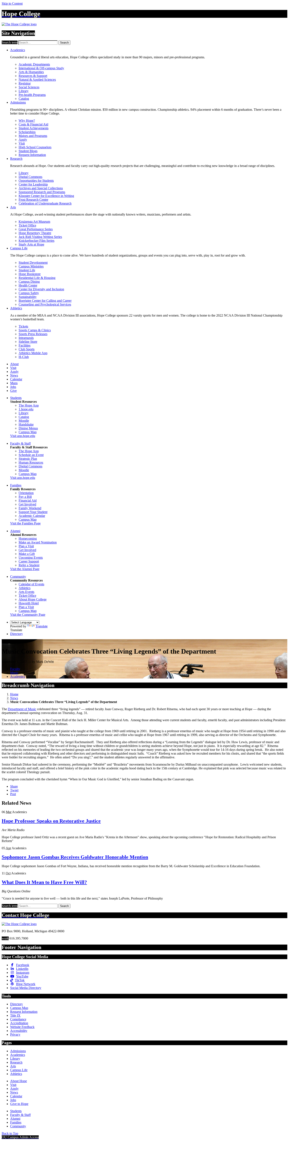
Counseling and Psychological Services (45, 304)
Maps (14, 383)
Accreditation (19, 1023)
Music (14, 673)
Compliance (18, 1019)
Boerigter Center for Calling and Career (45, 300)
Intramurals (26, 338)
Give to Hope (19, 1104)
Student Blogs (28, 151)
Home (14, 694)
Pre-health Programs (32, 95)
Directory (16, 634)
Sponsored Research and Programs (42, 192)
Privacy (15, 1034)
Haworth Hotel (29, 603)
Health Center (28, 285)
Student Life (27, 270)
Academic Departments (34, 64)
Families (15, 485)
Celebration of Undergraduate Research (45, 203)
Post (13, 794)
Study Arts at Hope (31, 244)
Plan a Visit (26, 546)
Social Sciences (29, 87)
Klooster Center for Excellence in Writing (46, 196)
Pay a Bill (25, 496)
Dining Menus (28, 428)
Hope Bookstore (30, 274)
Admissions (18, 102)
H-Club (24, 357)
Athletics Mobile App (33, 353)
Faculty (15, 669)
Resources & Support (33, 76)
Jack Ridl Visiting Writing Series (40, 237)
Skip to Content (12, 3)
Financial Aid (28, 500)
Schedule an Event (31, 455)
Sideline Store (28, 341)
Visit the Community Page (27, 614)
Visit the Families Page (25, 523)
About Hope (18, 1081)
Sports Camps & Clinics (35, 330)
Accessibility (18, 1030)
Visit (22, 143)
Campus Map (28, 432)
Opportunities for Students (36, 180)
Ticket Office (27, 225)
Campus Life (19, 248)
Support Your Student (33, 512)
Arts (13, 207)
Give (13, 390)
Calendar (16, 379)
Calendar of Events (31, 584)
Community (18, 576)
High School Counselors (35, 147)
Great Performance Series (36, 229)
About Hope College (33, 599)
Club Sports (26, 349)
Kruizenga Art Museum (34, 221)
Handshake (26, 424)
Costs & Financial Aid (33, 124)
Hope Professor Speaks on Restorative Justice (51, 821)
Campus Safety (29, 293)
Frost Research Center (33, 199)
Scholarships (27, 132)
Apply (23, 139)
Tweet (14, 790)
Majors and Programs (33, 136)
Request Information (32, 155)
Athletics (16, 308)
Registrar (25, 83)
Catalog (24, 98)
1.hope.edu (26, 409)
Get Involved (27, 504)
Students (16, 398)
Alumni (15, 531)
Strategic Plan (28, 458)
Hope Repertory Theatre (35, 233)
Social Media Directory (25, 988)
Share (14, 786)
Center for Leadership (33, 184)
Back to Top (10, 1133)
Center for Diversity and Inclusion (41, 289)
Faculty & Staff (20, 443)
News (14, 375)
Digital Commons (30, 177)
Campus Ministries (31, 266)
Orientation (26, 493)
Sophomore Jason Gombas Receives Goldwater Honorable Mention (75, 857)
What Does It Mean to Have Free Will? (44, 882)
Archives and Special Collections (41, 188)
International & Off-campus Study (41, 68)
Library (24, 91)
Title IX (15, 1015)
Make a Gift (27, 554)
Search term (10, 42)
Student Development (33, 262)
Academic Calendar (32, 516)
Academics (17, 50)
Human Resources (31, 462)
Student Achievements (33, 128)
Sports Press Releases (33, 334)
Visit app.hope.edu (22, 436)
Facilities (24, 345)
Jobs (13, 387)
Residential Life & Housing (37, 278)
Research (16, 158)
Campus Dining (29, 281)
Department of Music (22, 709)
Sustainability (28, 297)
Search (64, 42)
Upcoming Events (31, 557)
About (14, 364)
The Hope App (29, 405)
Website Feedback (22, 1027)
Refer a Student (29, 565)
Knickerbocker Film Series (36, 240)
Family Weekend (30, 508)
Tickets (23, 326)
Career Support (29, 561)
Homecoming (28, 538)
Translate (42, 626)
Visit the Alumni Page (24, 569)
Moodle (24, 420)
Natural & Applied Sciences (37, 79)
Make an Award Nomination (38, 542)
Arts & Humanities (31, 72)
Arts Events (26, 592)
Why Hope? (27, 120)
